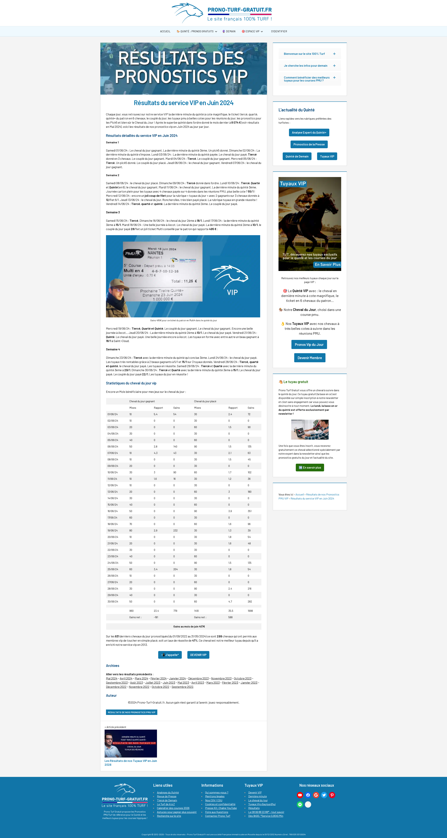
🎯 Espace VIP (250, 31)
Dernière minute (257, 796)
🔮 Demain (228, 31)
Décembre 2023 (198, 678)
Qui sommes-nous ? (216, 792)
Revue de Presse (166, 796)
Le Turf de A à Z (166, 804)
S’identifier (279, 31)
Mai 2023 (183, 682)
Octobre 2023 (242, 678)
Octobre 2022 (160, 686)
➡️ (310, 467)
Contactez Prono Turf (217, 815)
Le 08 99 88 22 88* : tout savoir (266, 812)
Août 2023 (136, 682)
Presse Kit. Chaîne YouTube (221, 808)
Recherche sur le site (169, 815)
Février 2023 (230, 682)
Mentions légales (215, 796)
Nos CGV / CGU (213, 800)
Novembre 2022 (139, 686)
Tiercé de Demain (167, 800)
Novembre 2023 (221, 678)
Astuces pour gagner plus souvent (177, 812)
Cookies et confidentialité (220, 804)
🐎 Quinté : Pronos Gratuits (195, 31)
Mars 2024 (141, 678)
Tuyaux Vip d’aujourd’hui (262, 804)
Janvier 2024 (177, 678)
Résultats (254, 808)
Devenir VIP (255, 792)
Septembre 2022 (182, 686)
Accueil (165, 31)
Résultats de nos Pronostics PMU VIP (131, 712)
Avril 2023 (197, 682)
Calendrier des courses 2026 (173, 808)
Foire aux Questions (216, 812)
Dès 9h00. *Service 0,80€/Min (265, 815)
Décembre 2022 (116, 686)
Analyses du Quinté (168, 792)
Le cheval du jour (258, 800)
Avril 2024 (126, 678)
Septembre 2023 (117, 682)
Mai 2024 (111, 678)
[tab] (310, 53)
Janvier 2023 (249, 682)
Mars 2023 (213, 682)
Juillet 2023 (152, 682)
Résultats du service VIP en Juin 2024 (312, 498)
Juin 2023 (169, 682)
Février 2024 (159, 678)
